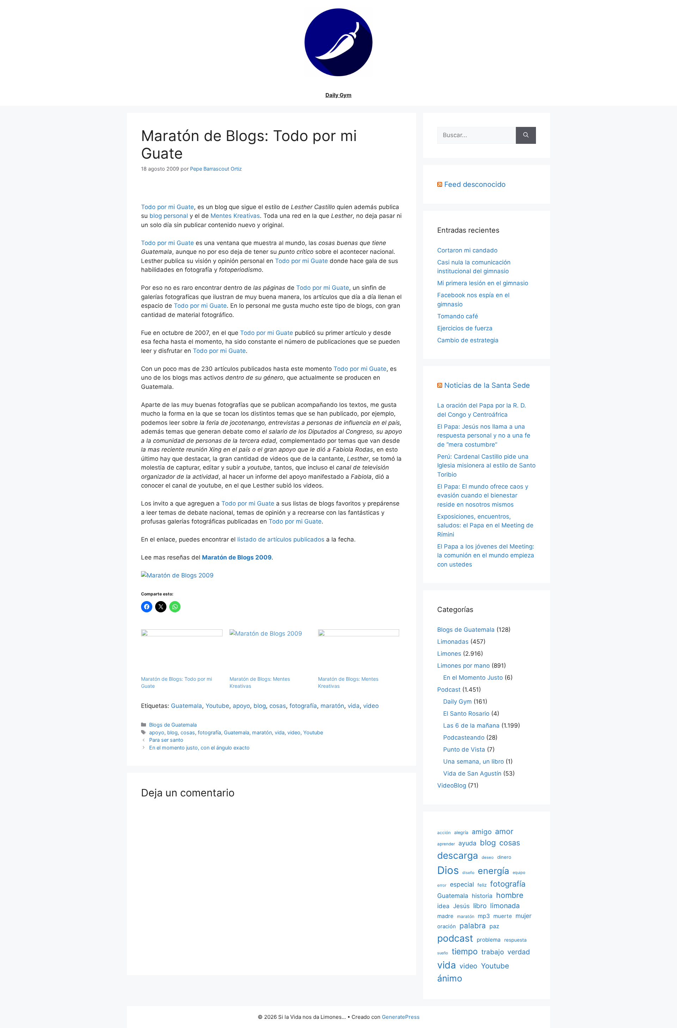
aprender (446, 844)
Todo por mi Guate (167, 206)
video (371, 705)
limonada (505, 905)
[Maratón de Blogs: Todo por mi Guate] (181, 652)
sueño (442, 952)
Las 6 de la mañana (471, 725)
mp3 (484, 915)
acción (444, 832)
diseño (468, 872)
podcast (455, 938)
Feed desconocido (475, 184)
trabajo (492, 952)
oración (446, 926)
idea (443, 906)
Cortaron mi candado (467, 250)
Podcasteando (463, 737)
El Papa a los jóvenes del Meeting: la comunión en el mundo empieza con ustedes (485, 555)
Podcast (449, 689)
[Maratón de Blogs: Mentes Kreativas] (270, 652)
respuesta (515, 940)
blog (260, 705)
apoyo (241, 705)
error (441, 885)
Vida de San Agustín (472, 773)
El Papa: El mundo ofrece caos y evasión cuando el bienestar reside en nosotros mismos (482, 495)
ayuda (467, 843)
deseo (488, 857)
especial (462, 884)
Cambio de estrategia (468, 340)
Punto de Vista (464, 749)
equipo (519, 872)
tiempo (465, 951)
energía (493, 870)
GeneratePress (401, 1017)
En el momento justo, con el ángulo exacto (199, 748)
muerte (502, 916)
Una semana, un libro (473, 761)
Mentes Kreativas (235, 215)
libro (480, 906)
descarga (457, 855)
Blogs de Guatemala (173, 725)
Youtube (217, 705)
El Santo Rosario (466, 713)
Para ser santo (166, 740)
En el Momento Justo (473, 677)
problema (489, 939)
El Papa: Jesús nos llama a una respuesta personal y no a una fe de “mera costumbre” (483, 435)
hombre (509, 895)
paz (494, 926)
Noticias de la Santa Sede (487, 385)
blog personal (169, 215)
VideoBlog (451, 785)
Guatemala (186, 705)
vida (354, 705)
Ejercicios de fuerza (465, 328)
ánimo (449, 978)
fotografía (303, 705)
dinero (504, 857)
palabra (472, 925)
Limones (449, 653)
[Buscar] (526, 135)
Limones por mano (463, 665)
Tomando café (457, 316)
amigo (482, 832)
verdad (518, 952)
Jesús (461, 906)
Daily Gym (338, 95)
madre (445, 916)
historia (482, 895)
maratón (332, 705)
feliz (482, 885)
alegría (461, 832)
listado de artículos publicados (280, 539)
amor (504, 831)
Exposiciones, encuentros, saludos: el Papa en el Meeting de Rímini (485, 525)
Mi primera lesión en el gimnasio (482, 283)
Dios (448, 870)
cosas (277, 705)
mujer (523, 915)
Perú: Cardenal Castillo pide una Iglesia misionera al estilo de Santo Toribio (486, 465)
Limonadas (453, 641)
